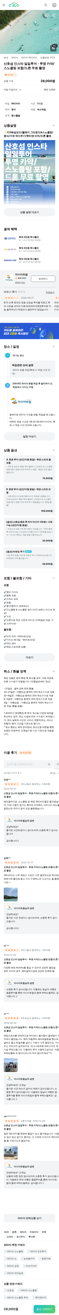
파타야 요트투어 (38, 1251)
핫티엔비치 (40, 1297)
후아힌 (31, 1236)
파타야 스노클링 (15, 1251)
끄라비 (9, 1236)
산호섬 (10, 1290)
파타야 (14, 57)
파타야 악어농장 (15, 1273)
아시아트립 (21, 274)
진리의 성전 (13, 1266)
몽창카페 (46, 1258)
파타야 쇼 (12, 1258)
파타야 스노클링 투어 (17, 1297)
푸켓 (44, 1232)
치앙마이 (34, 1232)
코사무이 (20, 1236)
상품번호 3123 (47, 57)
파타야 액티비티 (29, 57)
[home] (14, 5)
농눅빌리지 (29, 1258)
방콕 (14, 1232)
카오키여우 (31, 1266)
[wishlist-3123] (47, 15)
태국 (6, 57)
